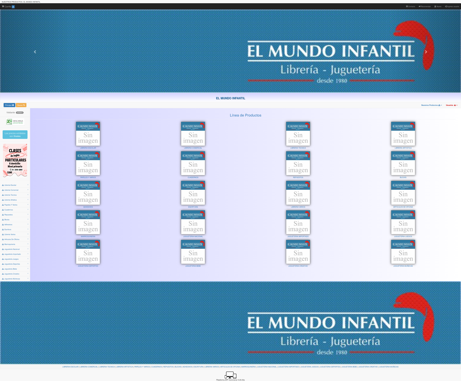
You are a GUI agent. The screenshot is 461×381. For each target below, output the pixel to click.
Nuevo (438, 6)
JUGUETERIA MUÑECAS (388, 366)
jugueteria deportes (12, 264)
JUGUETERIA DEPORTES (330, 366)
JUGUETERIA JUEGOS (309, 366)
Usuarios (450, 105)
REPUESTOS (168, 366)
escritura (7, 229)
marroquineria (9, 244)
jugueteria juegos (11, 259)
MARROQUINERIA (248, 366)
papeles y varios (10, 205)
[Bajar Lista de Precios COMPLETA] (15, 121)
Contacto (411, 6)
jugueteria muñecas (12, 278)
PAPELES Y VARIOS (142, 366)
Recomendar (425, 6)
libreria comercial (11, 190)
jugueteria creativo (11, 274)
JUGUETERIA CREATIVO (368, 366)
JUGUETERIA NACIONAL (267, 366)
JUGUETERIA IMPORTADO (288, 366)
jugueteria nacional (12, 249)
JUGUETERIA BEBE (349, 366)
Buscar (20, 105)
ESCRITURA (198, 366)
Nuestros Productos (429, 105)
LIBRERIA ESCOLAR (70, 366)
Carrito (9, 6)
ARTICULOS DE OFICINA (230, 366)
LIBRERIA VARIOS (212, 366)
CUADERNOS (156, 366)
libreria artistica (10, 200)
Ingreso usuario (453, 6)
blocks (6, 219)
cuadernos (8, 209)
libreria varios (9, 234)
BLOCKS (178, 366)
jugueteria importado (12, 254)
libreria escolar (10, 185)
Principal (8, 105)
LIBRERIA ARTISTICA (124, 366)
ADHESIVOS (187, 366)
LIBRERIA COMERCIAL (89, 366)
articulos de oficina (11, 239)
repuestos (8, 214)
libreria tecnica (10, 195)
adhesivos (8, 224)
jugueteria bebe (10, 269)
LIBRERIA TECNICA (107, 366)
